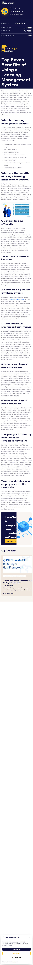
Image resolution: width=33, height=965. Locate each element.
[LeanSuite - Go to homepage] (7, 2)
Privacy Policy (14, 961)
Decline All (16, 953)
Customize (17, 957)
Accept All (16, 949)
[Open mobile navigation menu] (31, 3)
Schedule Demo (12, 541)
